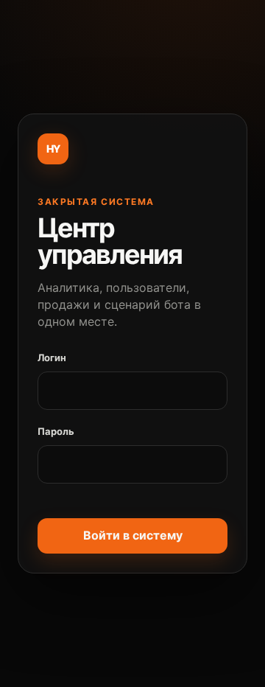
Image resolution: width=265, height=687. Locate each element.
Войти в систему (133, 535)
